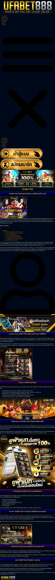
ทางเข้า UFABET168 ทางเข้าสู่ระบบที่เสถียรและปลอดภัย (14, 237)
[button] (27, 81)
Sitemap (3, 24)
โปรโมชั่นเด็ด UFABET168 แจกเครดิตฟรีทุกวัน (14, 236)
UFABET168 (5, 230)
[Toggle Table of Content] (1, 228)
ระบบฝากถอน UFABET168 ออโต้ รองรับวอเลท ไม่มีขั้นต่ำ (14, 233)
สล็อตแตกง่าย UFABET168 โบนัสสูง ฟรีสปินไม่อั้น (13, 235)
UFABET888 (4, 16)
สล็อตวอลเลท (4, 20)
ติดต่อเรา (4, 23)
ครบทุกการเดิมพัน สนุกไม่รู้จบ (12, 234)
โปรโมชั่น (4, 21)
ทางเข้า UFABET (5, 18)
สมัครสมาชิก (4, 17)
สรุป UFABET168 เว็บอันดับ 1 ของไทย (11, 240)
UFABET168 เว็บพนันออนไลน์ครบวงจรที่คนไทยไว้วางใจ (14, 231)
